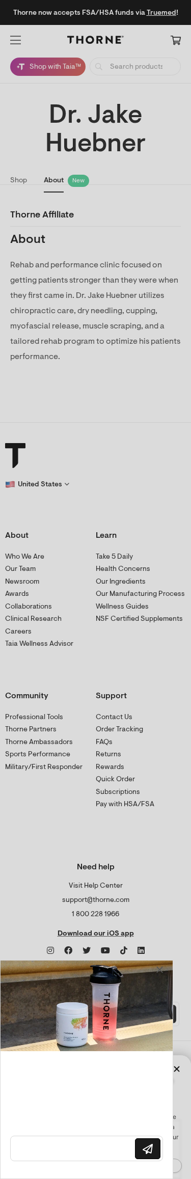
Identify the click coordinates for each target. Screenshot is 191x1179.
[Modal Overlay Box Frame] (86, 1069)
